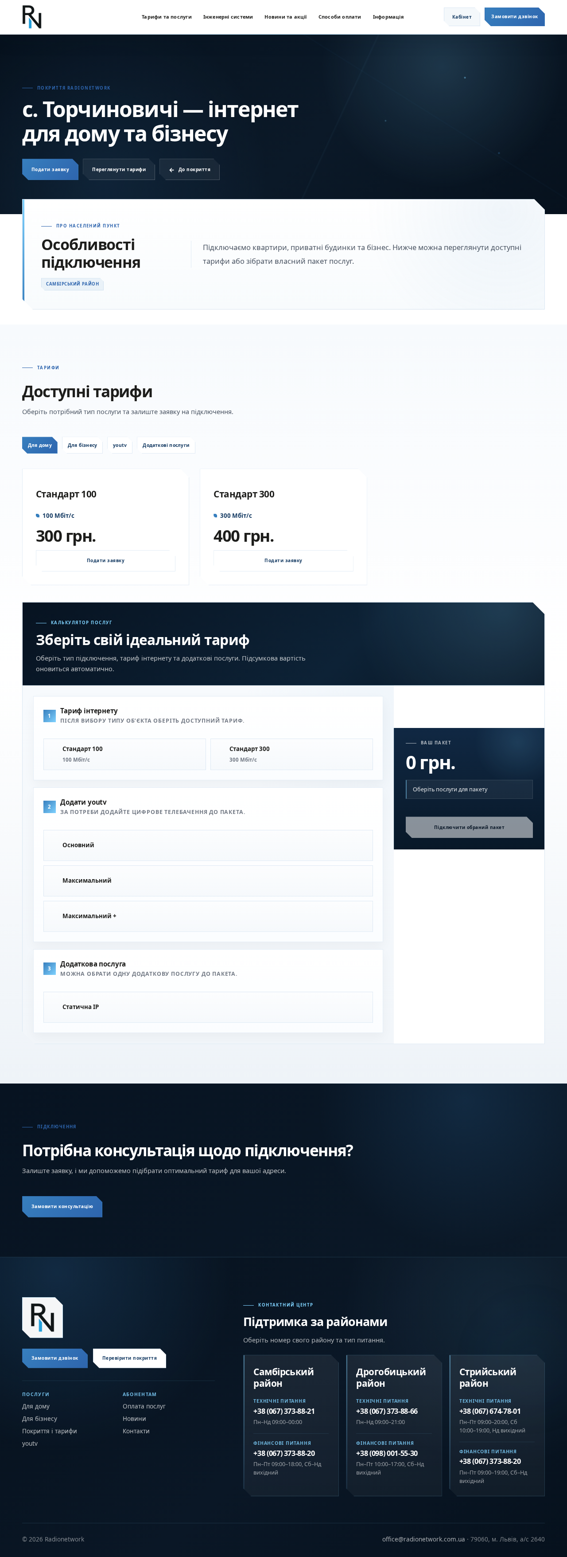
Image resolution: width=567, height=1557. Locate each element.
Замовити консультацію (62, 1206)
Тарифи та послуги (167, 16)
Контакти (136, 1431)
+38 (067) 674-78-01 (490, 1411)
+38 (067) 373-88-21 (284, 1411)
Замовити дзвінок (514, 16)
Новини (134, 1419)
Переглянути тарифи (119, 169)
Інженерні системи (228, 16)
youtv (120, 445)
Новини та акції (285, 16)
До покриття (194, 169)
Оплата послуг (144, 1406)
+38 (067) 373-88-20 (284, 1453)
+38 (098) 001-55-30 (387, 1453)
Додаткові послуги (166, 445)
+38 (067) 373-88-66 (387, 1411)
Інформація (388, 16)
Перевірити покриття (129, 1358)
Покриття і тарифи (49, 1431)
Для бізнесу (82, 445)
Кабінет (462, 17)
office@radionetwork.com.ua (423, 1539)
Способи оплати (339, 16)
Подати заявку (50, 169)
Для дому (40, 445)
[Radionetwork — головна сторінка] (42, 1317)
